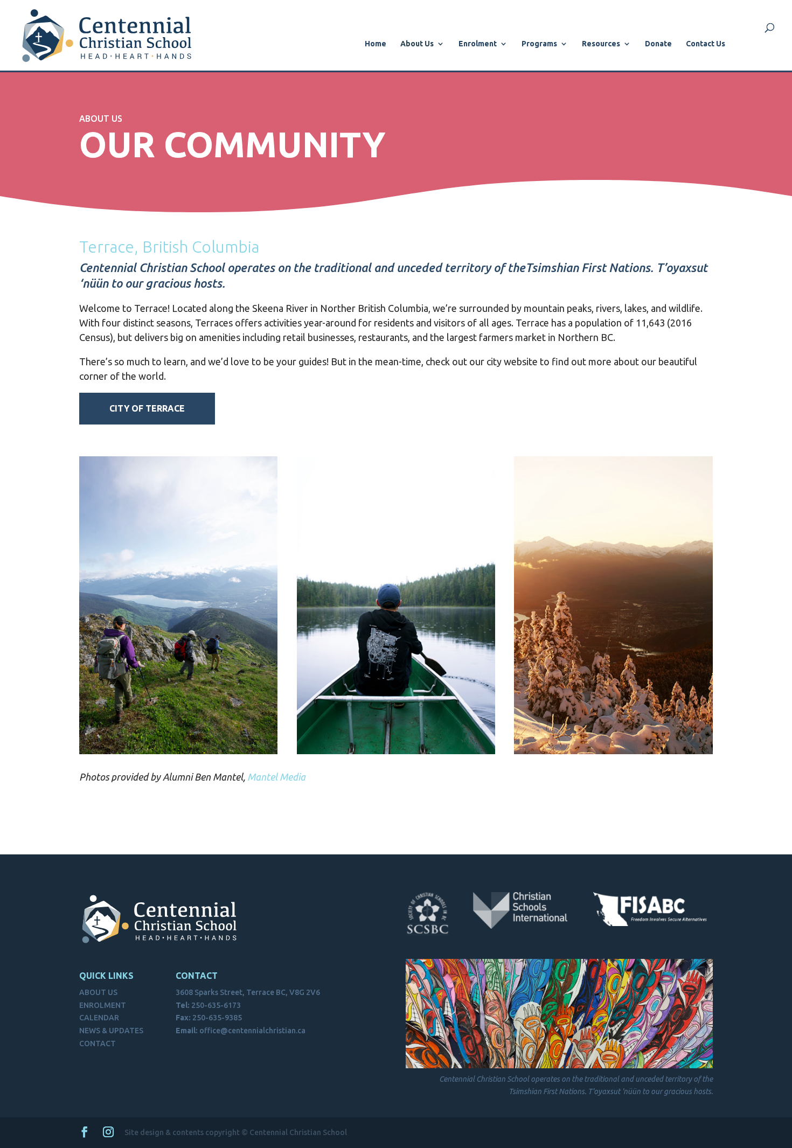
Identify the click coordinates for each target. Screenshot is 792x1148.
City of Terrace (147, 408)
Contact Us (705, 44)
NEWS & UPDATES (111, 1030)
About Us (417, 44)
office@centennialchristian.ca (252, 1030)
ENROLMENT (102, 1005)
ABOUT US (98, 992)
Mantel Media (276, 776)
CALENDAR (99, 1017)
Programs (539, 44)
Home (375, 44)
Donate (658, 44)
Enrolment (477, 44)
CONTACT (97, 1043)
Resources (601, 44)
